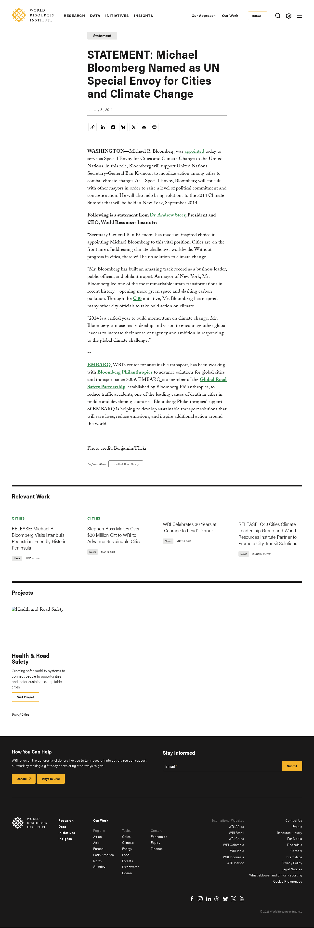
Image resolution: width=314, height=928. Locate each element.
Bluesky (225, 898)
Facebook (191, 898)
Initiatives (117, 15)
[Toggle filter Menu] (288, 16)
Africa (97, 836)
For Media (294, 838)
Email (170, 766)
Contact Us (294, 820)
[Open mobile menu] (299, 15)
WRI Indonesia (233, 856)
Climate (128, 842)
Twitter (233, 898)
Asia (96, 842)
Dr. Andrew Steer (167, 216)
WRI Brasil (236, 832)
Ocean (127, 872)
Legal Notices (292, 868)
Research (74, 15)
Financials (294, 844)
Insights (143, 15)
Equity (155, 842)
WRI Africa (236, 826)
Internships (294, 856)
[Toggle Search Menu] (277, 16)
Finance (157, 848)
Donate (257, 15)
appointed (194, 152)
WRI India (237, 850)
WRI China (236, 838)
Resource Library (289, 832)
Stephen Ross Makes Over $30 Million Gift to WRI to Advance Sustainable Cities (114, 535)
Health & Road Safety (126, 464)
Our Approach (204, 15)
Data (95, 15)
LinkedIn (208, 898)
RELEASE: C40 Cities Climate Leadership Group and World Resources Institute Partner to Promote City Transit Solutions (267, 533)
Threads (216, 898)
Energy (127, 848)
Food (126, 854)
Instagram (200, 898)
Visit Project (25, 697)
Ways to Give (51, 778)
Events (297, 826)
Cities (18, 518)
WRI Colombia (233, 844)
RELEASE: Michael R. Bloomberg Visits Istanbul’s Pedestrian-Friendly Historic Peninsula (39, 538)
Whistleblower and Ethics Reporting (275, 875)
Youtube (241, 898)
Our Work (230, 15)
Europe (98, 848)
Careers (296, 850)
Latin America (103, 854)
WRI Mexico (235, 862)
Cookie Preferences (287, 881)
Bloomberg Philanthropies (125, 373)
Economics (159, 836)
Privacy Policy (291, 862)
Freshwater (130, 866)
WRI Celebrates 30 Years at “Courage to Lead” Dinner (189, 527)
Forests (127, 860)
